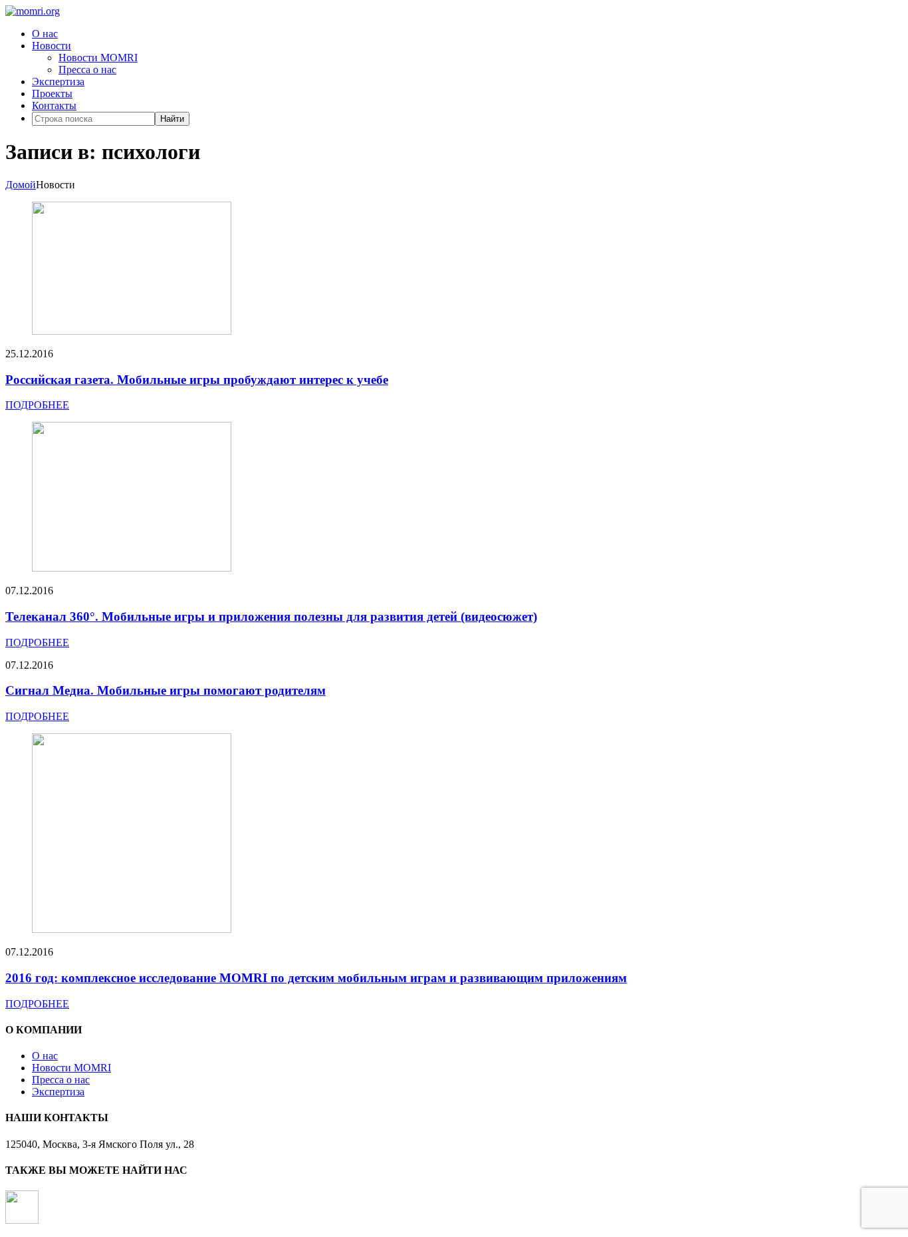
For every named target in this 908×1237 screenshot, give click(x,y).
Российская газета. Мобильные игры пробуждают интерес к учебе (196, 380)
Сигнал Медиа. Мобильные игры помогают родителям (165, 690)
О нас (45, 33)
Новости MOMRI (98, 57)
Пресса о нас (87, 69)
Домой (20, 184)
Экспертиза (58, 81)
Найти (172, 119)
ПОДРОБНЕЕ (37, 405)
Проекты (52, 93)
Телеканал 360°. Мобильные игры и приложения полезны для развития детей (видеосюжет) (271, 616)
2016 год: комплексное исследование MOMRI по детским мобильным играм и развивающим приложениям (316, 978)
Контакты (54, 105)
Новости (51, 45)
